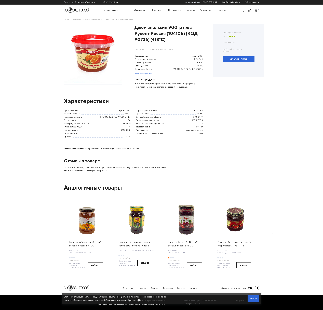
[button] (50, 234)
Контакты (190, 10)
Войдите (95, 265)
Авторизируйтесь (238, 59)
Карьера (222, 10)
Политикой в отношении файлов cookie (123, 300)
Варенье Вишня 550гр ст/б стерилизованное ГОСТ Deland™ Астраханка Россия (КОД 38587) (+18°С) (184, 244)
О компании (139, 10)
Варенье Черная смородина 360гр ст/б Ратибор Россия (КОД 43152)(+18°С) (134, 244)
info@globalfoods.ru (231, 2)
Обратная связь (252, 2)
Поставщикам (174, 10)
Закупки (154, 288)
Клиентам (156, 10)
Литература (205, 10)
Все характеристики (143, 74)
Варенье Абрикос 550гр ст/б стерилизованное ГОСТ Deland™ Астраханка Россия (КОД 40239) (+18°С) (85, 244)
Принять (253, 299)
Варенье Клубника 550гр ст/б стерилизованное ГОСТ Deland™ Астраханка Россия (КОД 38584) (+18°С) (234, 244)
